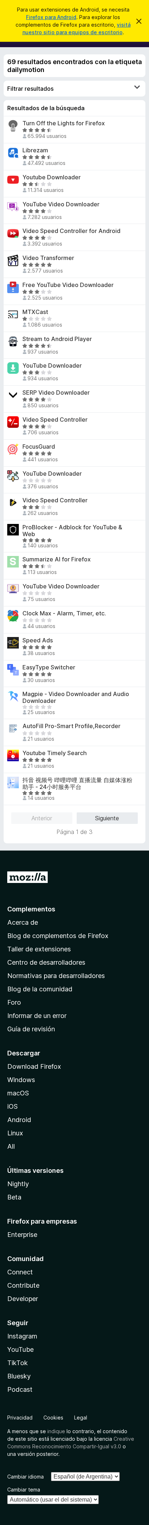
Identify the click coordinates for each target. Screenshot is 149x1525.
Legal (80, 1417)
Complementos (31, 909)
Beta (14, 1197)
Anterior (41, 818)
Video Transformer (48, 258)
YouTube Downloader (52, 365)
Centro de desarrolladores (46, 962)
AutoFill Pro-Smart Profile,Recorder (71, 726)
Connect (20, 1272)
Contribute (23, 1285)
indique (56, 1431)
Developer (22, 1298)
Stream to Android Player (57, 339)
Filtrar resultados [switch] (30, 88)
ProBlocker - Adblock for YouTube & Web (72, 531)
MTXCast (35, 312)
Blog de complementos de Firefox (57, 935)
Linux (15, 1133)
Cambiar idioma (25, 1477)
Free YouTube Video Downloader (68, 285)
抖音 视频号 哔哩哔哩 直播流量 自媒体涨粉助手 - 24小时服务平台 (77, 783)
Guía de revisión (31, 1029)
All (11, 1146)
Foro (14, 1002)
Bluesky (19, 1376)
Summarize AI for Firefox (56, 559)
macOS (18, 1093)
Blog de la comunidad (39, 989)
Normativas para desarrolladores (56, 975)
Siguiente (107, 818)
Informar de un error (37, 1015)
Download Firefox (34, 1066)
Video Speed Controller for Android (71, 231)
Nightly (18, 1184)
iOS (12, 1106)
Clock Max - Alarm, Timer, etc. (64, 613)
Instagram (22, 1336)
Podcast (20, 1389)
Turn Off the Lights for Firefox (63, 123)
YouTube (20, 1349)
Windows (21, 1080)
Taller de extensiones (39, 949)
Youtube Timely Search (54, 753)
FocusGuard (38, 446)
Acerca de (22, 922)
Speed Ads (37, 640)
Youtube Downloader (51, 177)
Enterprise (22, 1234)
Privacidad (20, 1417)
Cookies (53, 1417)
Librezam (35, 150)
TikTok (17, 1363)
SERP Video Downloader (56, 392)
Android (19, 1119)
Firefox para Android (51, 17)
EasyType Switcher (48, 667)
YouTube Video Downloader (60, 204)
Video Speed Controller (55, 419)
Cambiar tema (23, 1489)
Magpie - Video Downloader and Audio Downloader (75, 697)
